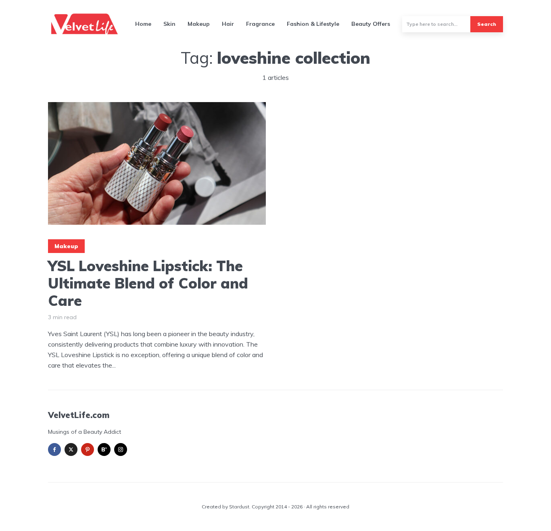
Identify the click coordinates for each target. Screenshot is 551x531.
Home (143, 23)
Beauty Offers (370, 23)
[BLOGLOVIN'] (104, 449)
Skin (169, 23)
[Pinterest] (87, 449)
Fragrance (260, 23)
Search (486, 24)
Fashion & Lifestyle (313, 23)
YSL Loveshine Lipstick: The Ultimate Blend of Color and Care (148, 283)
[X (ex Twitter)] (71, 449)
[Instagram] (120, 449)
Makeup (199, 23)
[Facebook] (54, 449)
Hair (228, 23)
